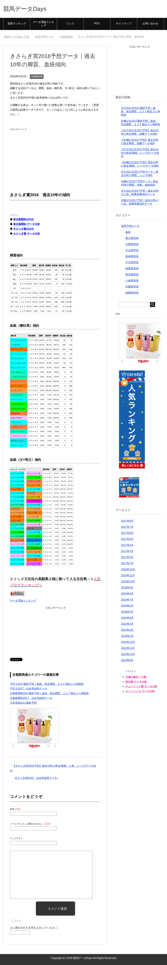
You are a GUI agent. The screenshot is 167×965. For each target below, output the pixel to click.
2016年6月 (127, 605)
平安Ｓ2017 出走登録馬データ (28, 688)
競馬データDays (24, 8)
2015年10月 (128, 654)
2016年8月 (127, 593)
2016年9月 (127, 587)
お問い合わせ (150, 23)
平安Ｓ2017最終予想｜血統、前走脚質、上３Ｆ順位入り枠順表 (47, 684)
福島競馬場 (131, 268)
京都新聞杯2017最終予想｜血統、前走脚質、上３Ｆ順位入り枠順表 (49, 693)
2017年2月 (127, 557)
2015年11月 (128, 648)
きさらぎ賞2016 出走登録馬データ (36, 778)
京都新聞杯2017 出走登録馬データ (31, 698)
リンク (70, 23)
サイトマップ (123, 23)
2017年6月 (127, 533)
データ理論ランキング (43, 24)
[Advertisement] (34, 152)
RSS (97, 23)
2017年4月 (127, 545)
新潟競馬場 (131, 274)
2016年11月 (128, 575)
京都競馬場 (36, 76)
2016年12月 (128, 569)
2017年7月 (127, 527)
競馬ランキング (17, 23)
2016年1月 (127, 636)
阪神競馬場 (131, 256)
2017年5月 (127, 539)
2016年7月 (127, 599)
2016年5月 (127, 611)
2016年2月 (127, 630)
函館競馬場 (131, 292)
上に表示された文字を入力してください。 (35, 927)
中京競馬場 (131, 262)
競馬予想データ (130, 226)
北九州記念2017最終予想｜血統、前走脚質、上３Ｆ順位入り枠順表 (140, 111)
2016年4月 (127, 617)
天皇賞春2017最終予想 (23, 702)
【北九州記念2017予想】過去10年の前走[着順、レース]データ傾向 (140, 153)
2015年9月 (127, 660)
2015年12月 (128, 642)
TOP (16, 36)
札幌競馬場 (131, 286)
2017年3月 (127, 551)
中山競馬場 (131, 250)
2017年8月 (127, 521)
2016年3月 (127, 623)
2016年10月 (128, 581)
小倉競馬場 (131, 280)
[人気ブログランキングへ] (17, 593)
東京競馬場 (131, 238)
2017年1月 (127, 563)
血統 (128, 232)
